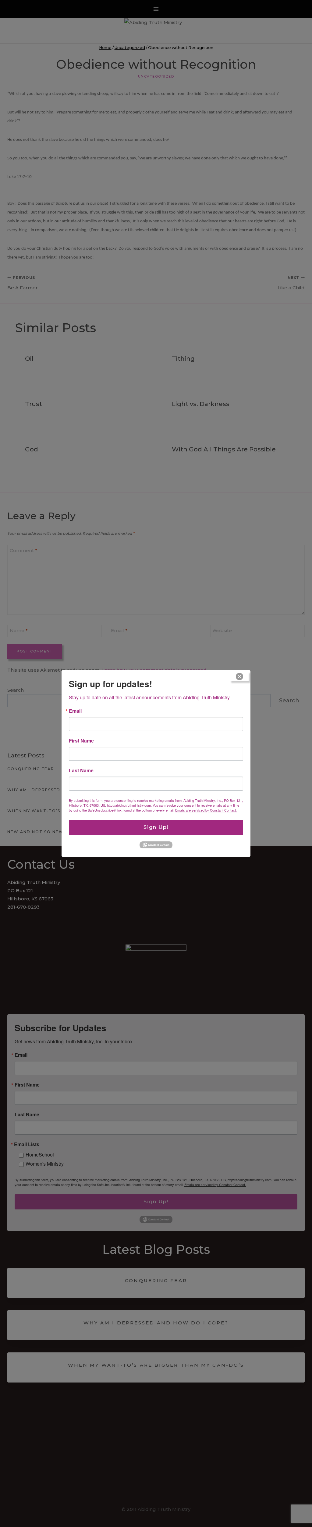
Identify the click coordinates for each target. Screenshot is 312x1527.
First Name (81, 740)
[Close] (239, 676)
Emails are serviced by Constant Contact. (206, 810)
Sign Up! (156, 827)
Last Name (81, 770)
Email (75, 710)
